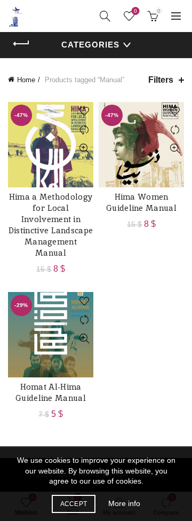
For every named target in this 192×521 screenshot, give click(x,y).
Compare (84, 130)
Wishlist (135, 11)
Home (26, 80)
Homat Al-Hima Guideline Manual (50, 392)
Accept (73, 504)
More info (124, 503)
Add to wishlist (84, 111)
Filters (160, 79)
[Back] (21, 43)
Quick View (84, 148)
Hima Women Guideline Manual (141, 202)
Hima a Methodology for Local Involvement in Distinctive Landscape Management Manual (51, 225)
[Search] (105, 16)
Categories (90, 44)
